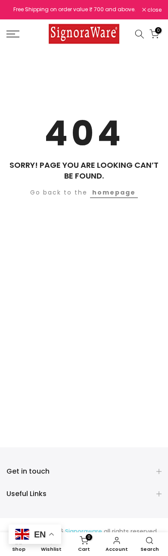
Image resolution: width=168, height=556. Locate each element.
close (154, 10)
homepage (114, 192)
